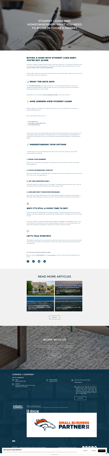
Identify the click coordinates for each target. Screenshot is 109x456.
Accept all (102, 450)
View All (54, 317)
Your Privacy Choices (54, 454)
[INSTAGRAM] (83, 447)
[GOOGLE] (89, 447)
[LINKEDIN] (86, 447)
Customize (93, 450)
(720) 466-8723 (53, 381)
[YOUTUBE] (95, 447)
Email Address (78, 382)
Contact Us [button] (54, 355)
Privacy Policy (83, 393)
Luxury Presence (41, 447)
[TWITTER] (92, 447)
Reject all (85, 450)
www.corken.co (52, 255)
